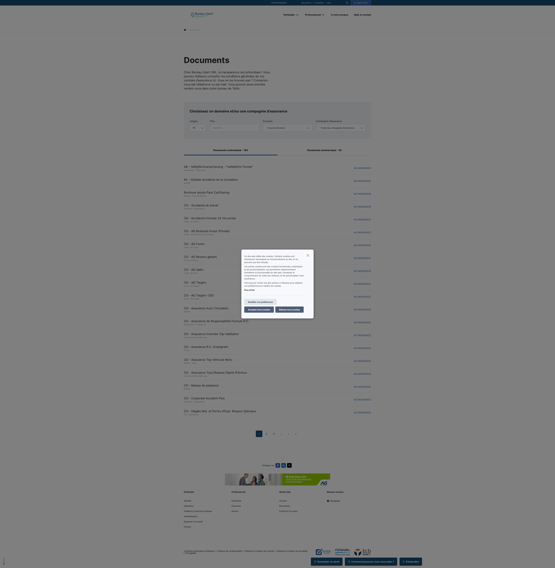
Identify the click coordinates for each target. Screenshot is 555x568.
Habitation (189, 506)
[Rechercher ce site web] (347, 2)
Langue (194, 121)
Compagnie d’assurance (329, 121)
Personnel (236, 506)
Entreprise (236, 500)
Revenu (235, 511)
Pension (187, 527)
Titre (212, 121)
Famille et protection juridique (198, 511)
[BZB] (361, 552)
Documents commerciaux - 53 (324, 150)
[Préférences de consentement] (11, 562)
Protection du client (288, 511)
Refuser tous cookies (289, 309)
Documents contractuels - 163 (230, 150)
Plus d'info (249, 290)
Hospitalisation (191, 516)
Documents (306, 3)
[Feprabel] (342, 552)
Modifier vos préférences (260, 302)
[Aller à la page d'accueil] (213, 14)
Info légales (190, 553)
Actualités (318, 3)
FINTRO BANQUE (279, 3)
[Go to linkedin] (284, 465)
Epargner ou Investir (193, 521)
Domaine (267, 121)
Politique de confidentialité (229, 551)
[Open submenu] (297, 15)
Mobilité (187, 500)
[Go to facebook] (278, 465)
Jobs (328, 3)
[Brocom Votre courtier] (322, 552)
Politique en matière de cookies (259, 551)
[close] (308, 255)
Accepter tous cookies (259, 309)
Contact (283, 500)
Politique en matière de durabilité (292, 551)
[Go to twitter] (290, 465)
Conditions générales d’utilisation (199, 551)
